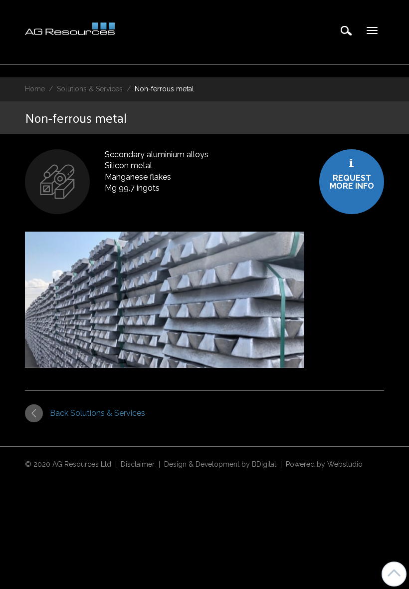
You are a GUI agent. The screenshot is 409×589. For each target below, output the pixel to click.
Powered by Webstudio (324, 464)
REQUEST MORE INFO (352, 182)
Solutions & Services (90, 89)
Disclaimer (138, 464)
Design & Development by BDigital (220, 464)
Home (35, 89)
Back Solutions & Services (97, 413)
